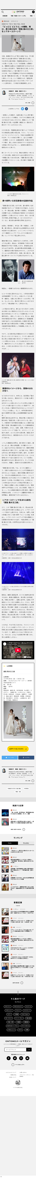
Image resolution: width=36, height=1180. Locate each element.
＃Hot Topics (24, 1014)
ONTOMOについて (11, 1072)
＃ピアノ (9, 1014)
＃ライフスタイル (25, 1025)
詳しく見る (28, 102)
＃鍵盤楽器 (26, 1022)
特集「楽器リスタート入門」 (19, 16)
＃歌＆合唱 (28, 1018)
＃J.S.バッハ (7, 1006)
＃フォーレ (18, 1010)
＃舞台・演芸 (18, 791)
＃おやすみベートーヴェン (12, 1025)
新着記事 (5, 16)
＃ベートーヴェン (19, 1018)
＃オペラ (20, 1029)
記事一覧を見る (16, 982)
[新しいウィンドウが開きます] (9, 1058)
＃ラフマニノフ (27, 1010)
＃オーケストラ (8, 1018)
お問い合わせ (23, 1072)
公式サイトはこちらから (16, 749)
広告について (12, 1077)
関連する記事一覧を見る (16, 829)
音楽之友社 (13, 1075)
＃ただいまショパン (18, 1006)
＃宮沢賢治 (26, 788)
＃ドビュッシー (9, 1010)
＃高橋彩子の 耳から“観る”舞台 (14, 788)
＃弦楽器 (18, 1022)
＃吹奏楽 (16, 1014)
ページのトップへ (19, 1064)
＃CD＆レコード (11, 1029)
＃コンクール (28, 1006)
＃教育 (26, 1029)
